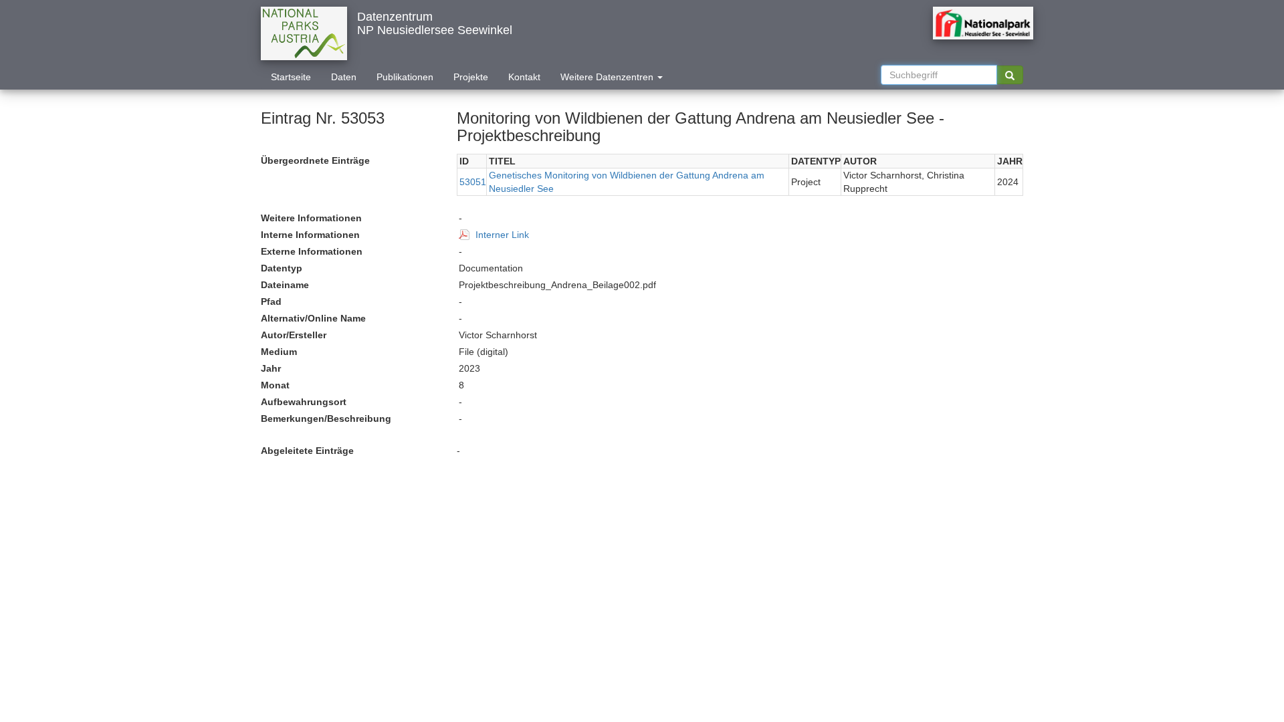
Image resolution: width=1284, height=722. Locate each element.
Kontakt (524, 77)
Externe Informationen (311, 251)
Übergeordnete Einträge (315, 160)
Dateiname (285, 284)
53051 (472, 181)
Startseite (291, 77)
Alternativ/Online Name (313, 318)
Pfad (271, 301)
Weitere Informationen (311, 218)
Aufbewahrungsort (303, 401)
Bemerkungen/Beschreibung (326, 418)
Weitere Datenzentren (608, 77)
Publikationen (405, 77)
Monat (275, 385)
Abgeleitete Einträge (307, 450)
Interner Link (502, 234)
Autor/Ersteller (293, 335)
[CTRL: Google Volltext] (1009, 75)
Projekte (470, 77)
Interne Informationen (310, 234)
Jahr (271, 368)
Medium (279, 351)
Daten (343, 77)
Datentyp (281, 268)
